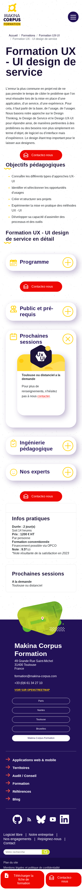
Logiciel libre (13, 835)
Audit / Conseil (24, 776)
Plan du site (10, 862)
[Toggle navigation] (73, 17)
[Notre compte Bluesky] (41, 819)
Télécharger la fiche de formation (23, 879)
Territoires (21, 768)
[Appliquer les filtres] (45, 852)
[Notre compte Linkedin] (64, 819)
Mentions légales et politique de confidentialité (31, 867)
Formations (28, 35)
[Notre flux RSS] (29, 819)
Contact (9, 843)
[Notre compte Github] (17, 819)
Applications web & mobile (34, 760)
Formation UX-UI (49, 35)
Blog (16, 799)
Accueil (13, 35)
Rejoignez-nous (49, 839)
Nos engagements (17, 839)
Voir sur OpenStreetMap (32, 690)
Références (22, 791)
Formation (21, 783)
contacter (43, 396)
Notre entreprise (41, 835)
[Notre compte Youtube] (53, 819)
